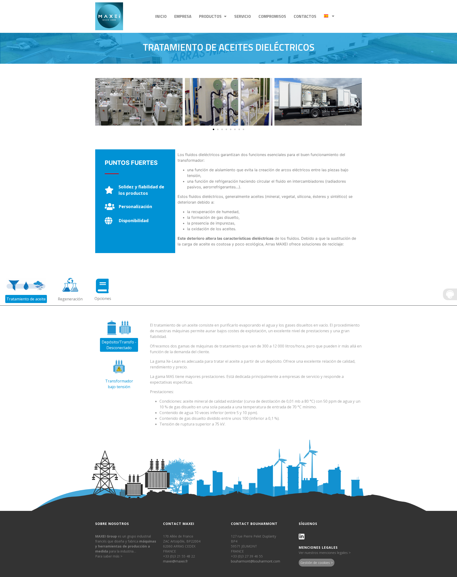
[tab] (26, 288)
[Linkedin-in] (301, 536)
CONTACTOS (305, 16)
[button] (213, 129)
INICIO (161, 16)
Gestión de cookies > (316, 562)
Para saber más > (108, 556)
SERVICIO (242, 16)
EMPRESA (182, 16)
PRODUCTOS (210, 16)
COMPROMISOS (272, 16)
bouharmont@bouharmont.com (255, 561)
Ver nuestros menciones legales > (325, 552)
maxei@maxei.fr (175, 561)
